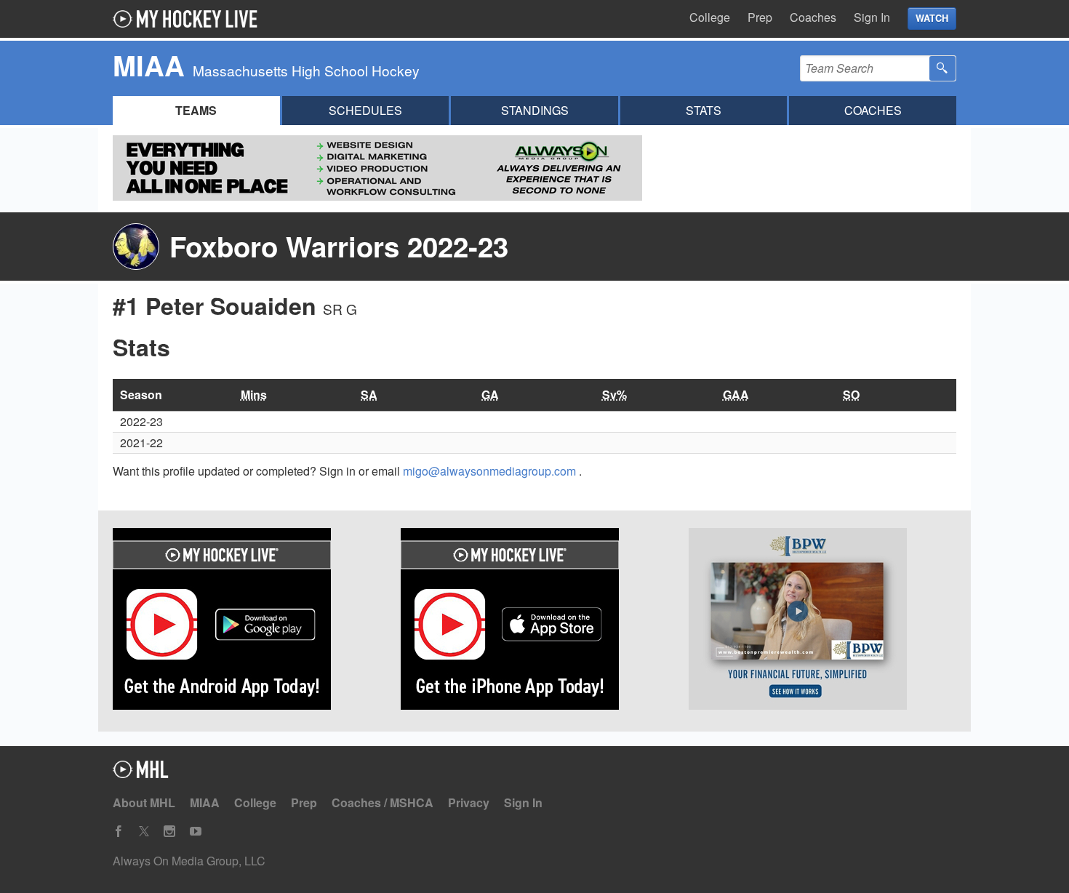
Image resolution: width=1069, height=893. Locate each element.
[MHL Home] (141, 773)
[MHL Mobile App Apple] (534, 621)
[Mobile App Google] (246, 621)
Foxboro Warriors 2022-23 (338, 246)
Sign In (872, 17)
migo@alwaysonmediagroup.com (491, 470)
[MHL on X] (144, 831)
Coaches (813, 17)
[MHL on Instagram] (169, 831)
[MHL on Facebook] (118, 831)
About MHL (144, 802)
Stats (703, 110)
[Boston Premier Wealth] (822, 621)
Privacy (468, 802)
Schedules (365, 110)
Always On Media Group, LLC (189, 860)
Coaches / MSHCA (382, 802)
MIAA (205, 802)
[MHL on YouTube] (195, 831)
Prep (760, 17)
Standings (535, 110)
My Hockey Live (189, 19)
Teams (196, 110)
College (709, 17)
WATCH (932, 18)
